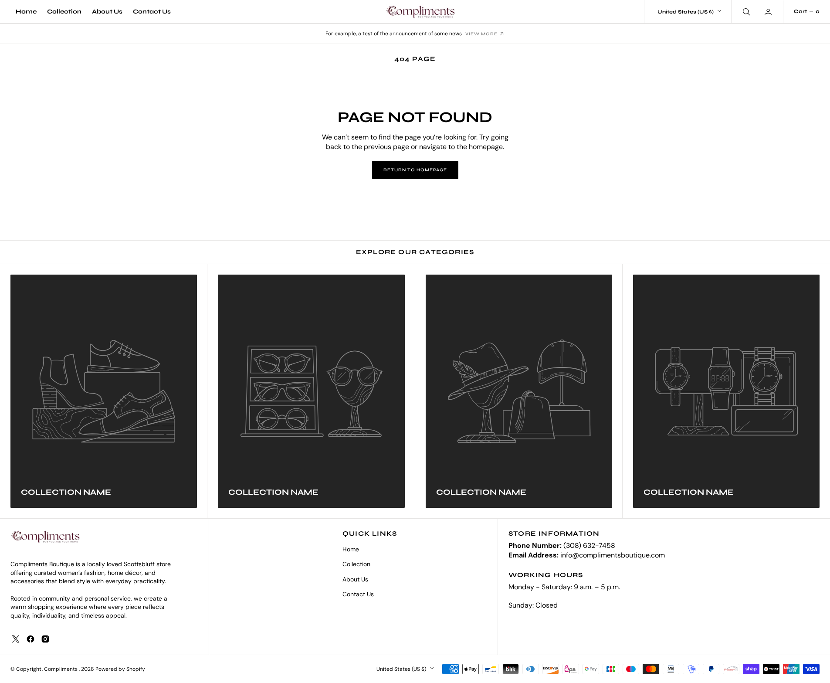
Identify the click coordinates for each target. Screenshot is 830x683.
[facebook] (30, 639)
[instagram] (45, 639)
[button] (769, 11)
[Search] (745, 11)
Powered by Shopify (120, 669)
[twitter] (15, 639)
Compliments (61, 669)
